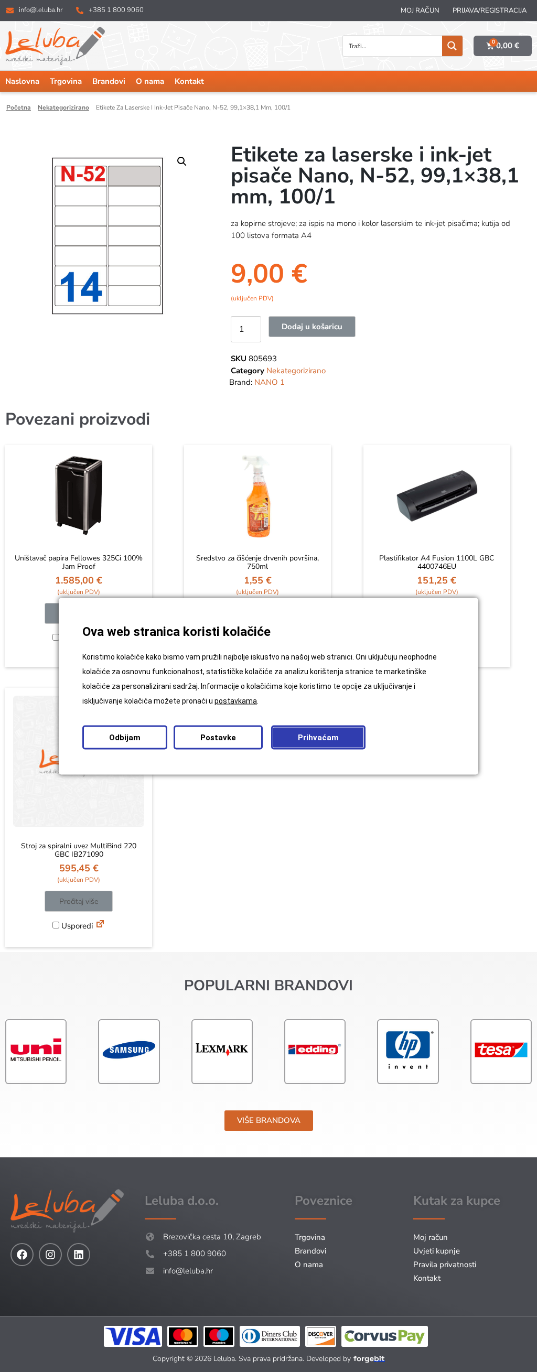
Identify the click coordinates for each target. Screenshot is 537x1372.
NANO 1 (269, 382)
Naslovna (22, 81)
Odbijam (125, 737)
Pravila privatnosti (444, 1264)
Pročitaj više (78, 901)
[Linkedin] (78, 1254)
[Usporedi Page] (100, 925)
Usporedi (76, 926)
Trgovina (66, 81)
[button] (182, 161)
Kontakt (189, 81)
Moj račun (420, 10)
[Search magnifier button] (452, 46)
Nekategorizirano (63, 107)
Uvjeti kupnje (436, 1251)
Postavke (218, 737)
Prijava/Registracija (490, 10)
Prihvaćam (318, 737)
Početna (18, 107)
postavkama (235, 700)
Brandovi (108, 81)
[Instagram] (50, 1254)
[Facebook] (22, 1254)
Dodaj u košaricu (312, 326)
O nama (150, 81)
